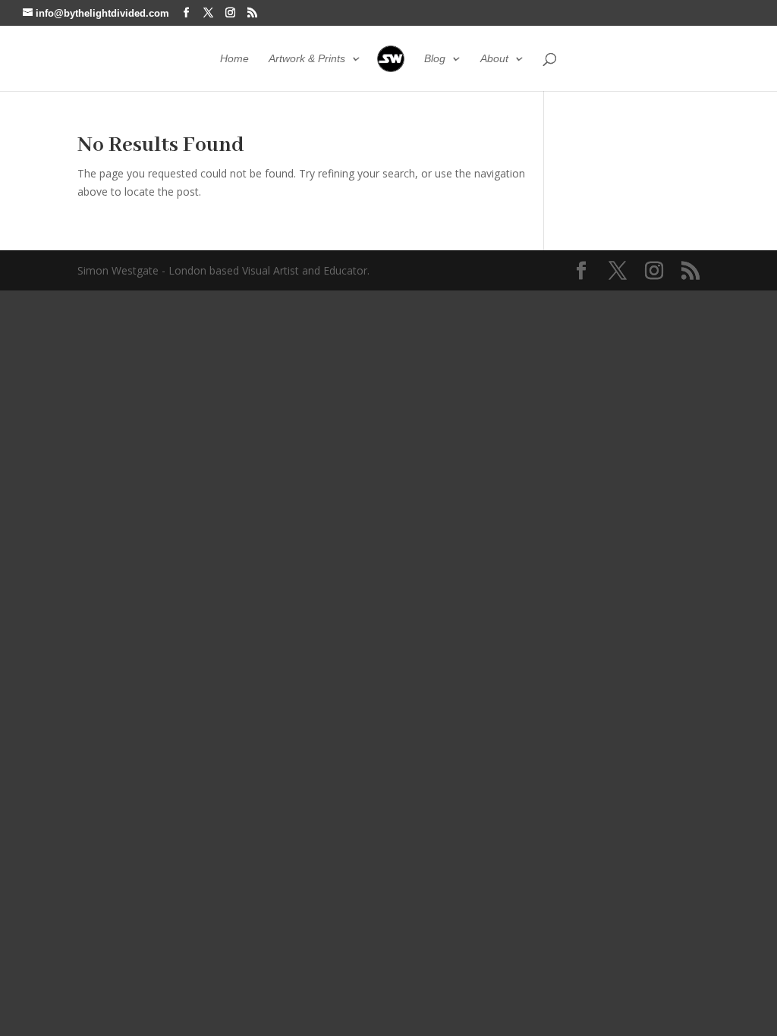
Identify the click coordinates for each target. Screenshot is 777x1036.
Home (234, 58)
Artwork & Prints (307, 58)
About (494, 58)
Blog (434, 58)
